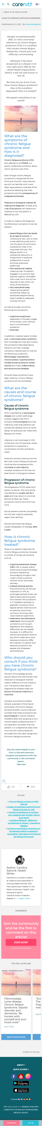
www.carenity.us (14, 1107)
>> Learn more (23, 898)
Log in (30, 1123)
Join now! (21, 942)
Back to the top (32, 1052)
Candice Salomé (33, 24)
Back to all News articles (15, 12)
